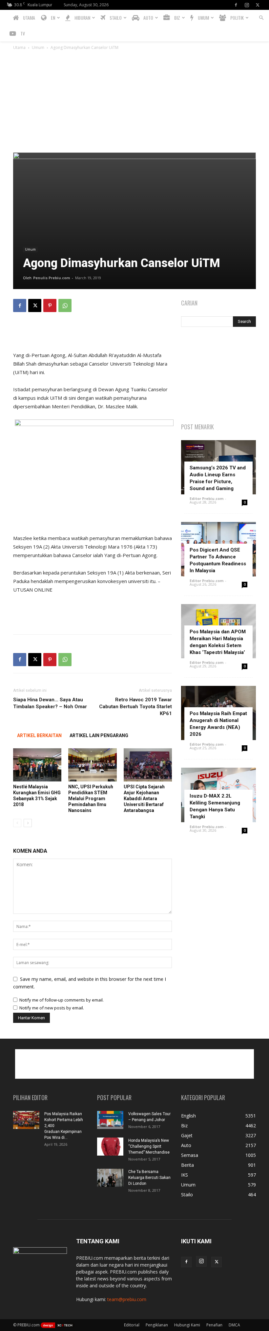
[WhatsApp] (65, 305)
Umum (38, 47)
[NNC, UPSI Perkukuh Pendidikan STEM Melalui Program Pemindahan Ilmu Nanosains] (92, 764)
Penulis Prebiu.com (51, 277)
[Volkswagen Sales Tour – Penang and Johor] (110, 1120)
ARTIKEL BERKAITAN (39, 735)
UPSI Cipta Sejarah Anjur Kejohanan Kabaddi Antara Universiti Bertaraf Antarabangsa (144, 798)
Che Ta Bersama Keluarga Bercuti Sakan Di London (149, 1177)
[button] (261, 18)
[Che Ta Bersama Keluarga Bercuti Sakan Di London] (110, 1178)
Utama (19, 47)
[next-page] (28, 823)
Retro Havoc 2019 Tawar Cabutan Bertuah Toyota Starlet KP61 (135, 706)
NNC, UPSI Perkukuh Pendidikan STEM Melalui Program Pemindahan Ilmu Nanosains (90, 798)
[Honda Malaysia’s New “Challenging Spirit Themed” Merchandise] (110, 1147)
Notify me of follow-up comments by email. (61, 1000)
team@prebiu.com (126, 1299)
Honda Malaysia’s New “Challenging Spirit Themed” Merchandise (149, 1146)
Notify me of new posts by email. (51, 1008)
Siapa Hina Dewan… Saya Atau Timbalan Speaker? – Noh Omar (50, 703)
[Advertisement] (134, 103)
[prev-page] (17, 823)
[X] (257, 5)
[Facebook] (236, 5)
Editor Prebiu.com (206, 498)
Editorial (131, 1325)
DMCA (234, 1325)
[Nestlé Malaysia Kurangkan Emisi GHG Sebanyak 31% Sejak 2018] (37, 764)
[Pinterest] (49, 305)
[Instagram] (247, 5)
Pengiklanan (157, 1325)
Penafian (214, 1325)
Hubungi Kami (187, 1325)
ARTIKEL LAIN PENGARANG (99, 735)
